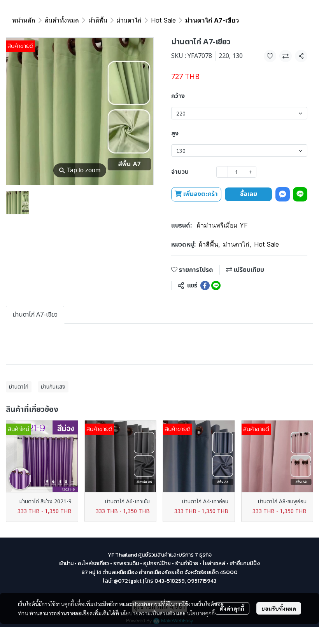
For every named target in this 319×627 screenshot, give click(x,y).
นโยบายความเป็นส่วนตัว (147, 612)
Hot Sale (163, 20)
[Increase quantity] (250, 171)
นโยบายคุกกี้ (201, 612)
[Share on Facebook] (205, 285)
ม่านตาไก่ (129, 20)
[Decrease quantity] (222, 171)
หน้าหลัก (23, 20)
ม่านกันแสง (53, 387)
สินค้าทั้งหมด (62, 20)
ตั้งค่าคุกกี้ (232, 608)
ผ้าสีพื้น (97, 20)
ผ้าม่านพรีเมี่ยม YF (222, 225)
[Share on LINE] (216, 285)
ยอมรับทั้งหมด (278, 608)
